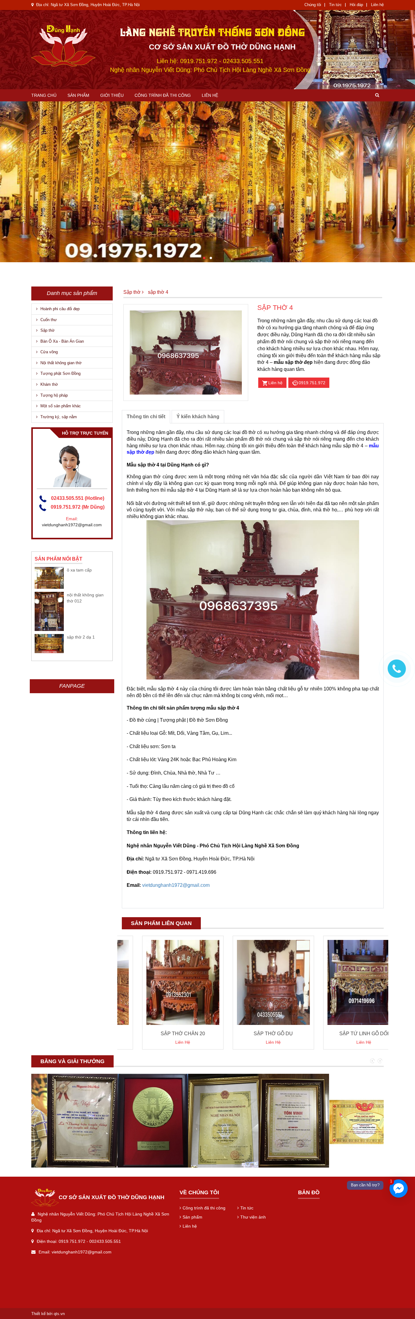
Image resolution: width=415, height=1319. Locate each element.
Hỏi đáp (356, 4)
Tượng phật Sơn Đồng (60, 373)
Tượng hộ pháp (53, 395)
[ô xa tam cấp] (49, 577)
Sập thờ (47, 330)
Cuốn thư (48, 319)
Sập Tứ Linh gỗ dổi (343, 1033)
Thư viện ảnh (253, 1217)
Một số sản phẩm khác (60, 406)
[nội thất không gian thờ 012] (49, 611)
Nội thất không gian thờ (60, 363)
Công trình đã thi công (163, 95)
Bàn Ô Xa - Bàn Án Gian (61, 341)
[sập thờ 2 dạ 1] (49, 643)
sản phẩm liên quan (161, 923)
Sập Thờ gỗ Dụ (253, 1033)
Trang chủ (44, 95)
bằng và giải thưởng (72, 1061)
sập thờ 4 (158, 292)
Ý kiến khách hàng (198, 416)
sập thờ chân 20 (162, 1033)
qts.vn (59, 1313)
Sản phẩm (78, 95)
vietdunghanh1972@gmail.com (176, 885)
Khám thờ (48, 384)
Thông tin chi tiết (146, 416)
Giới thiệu (112, 95)
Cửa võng (48, 352)
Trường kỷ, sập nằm (58, 417)
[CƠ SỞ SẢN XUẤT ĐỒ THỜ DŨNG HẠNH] (74, 45)
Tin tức (335, 4)
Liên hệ (377, 4)
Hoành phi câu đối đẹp (59, 309)
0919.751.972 (312, 382)
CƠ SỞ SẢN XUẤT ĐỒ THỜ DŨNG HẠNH (222, 46)
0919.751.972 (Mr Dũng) (78, 507)
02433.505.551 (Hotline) (77, 498)
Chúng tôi (312, 4)
